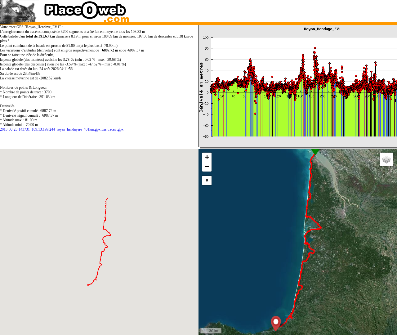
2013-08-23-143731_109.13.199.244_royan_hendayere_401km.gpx (50, 129)
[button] (276, 323)
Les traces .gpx (112, 129)
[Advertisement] (292, 9)
